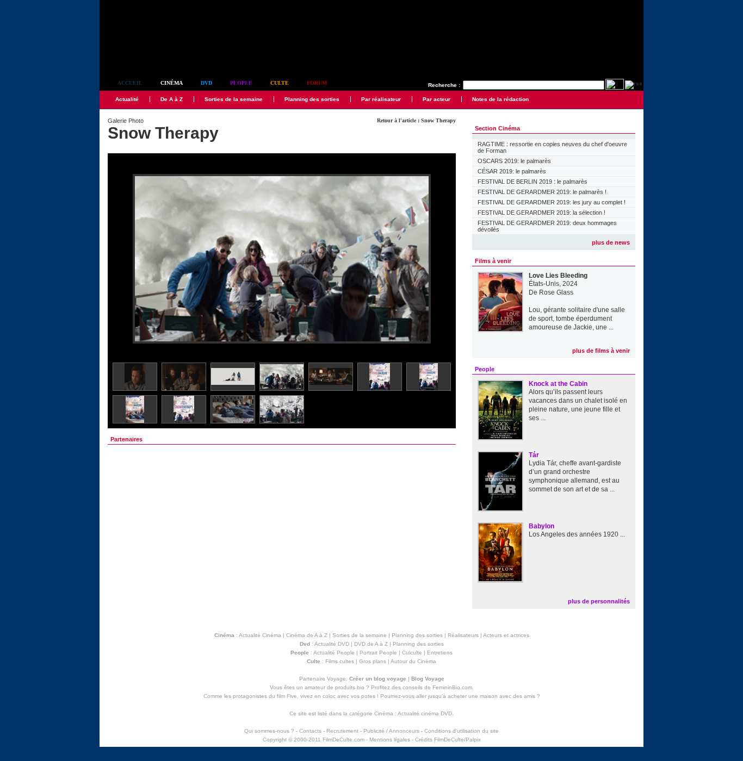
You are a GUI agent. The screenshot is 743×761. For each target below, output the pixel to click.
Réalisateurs (463, 635)
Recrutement (342, 731)
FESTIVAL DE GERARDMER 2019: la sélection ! (541, 212)
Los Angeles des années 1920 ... (577, 534)
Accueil (130, 83)
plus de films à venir (601, 350)
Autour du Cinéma (413, 661)
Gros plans (372, 661)
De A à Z (171, 99)
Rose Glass (556, 292)
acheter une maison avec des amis (491, 696)
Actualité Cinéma (260, 635)
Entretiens (440, 653)
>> (440, 259)
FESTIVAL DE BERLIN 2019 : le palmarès (532, 181)
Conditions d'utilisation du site (461, 731)
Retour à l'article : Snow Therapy (416, 120)
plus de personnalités (599, 601)
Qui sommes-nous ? (269, 731)
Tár (534, 455)
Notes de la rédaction (500, 99)
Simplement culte (160, 54)
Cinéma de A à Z (306, 635)
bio (360, 687)
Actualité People (334, 653)
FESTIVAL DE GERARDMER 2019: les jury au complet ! (552, 202)
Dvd (206, 83)
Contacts (310, 731)
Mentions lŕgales (389, 740)
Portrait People (378, 653)
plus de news (611, 242)
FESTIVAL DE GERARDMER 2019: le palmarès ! (542, 192)
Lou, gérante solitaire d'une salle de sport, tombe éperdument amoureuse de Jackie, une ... (577, 318)
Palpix (473, 740)
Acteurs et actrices (506, 635)
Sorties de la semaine (234, 99)
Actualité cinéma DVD (425, 713)
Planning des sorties (311, 99)
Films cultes (339, 661)
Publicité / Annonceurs (391, 731)
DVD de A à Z (371, 644)
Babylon (541, 526)
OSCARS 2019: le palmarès (514, 161)
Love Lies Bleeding (558, 275)
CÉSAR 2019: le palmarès (512, 171)
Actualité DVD (331, 644)
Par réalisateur (381, 99)
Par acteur (436, 99)
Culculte (412, 653)
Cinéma (171, 83)
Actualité (127, 99)
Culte (279, 83)
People (241, 83)
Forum (317, 83)
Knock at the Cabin (558, 384)
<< (122, 259)
